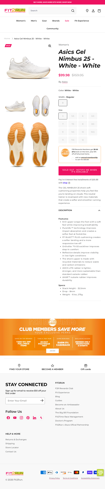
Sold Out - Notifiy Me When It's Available (79, 171)
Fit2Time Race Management (69, 416)
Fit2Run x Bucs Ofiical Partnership (72, 425)
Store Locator (12, 447)
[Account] (93, 10)
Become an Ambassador (67, 404)
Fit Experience (62, 392)
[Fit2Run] (15, 10)
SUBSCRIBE (41, 400)
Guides (58, 400)
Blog (57, 396)
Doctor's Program (64, 420)
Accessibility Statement (90, 478)
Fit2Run (18, 479)
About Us (59, 408)
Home (7, 38)
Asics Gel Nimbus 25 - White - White (32, 38)
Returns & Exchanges (16, 439)
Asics (65, 82)
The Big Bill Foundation (67, 412)
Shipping (10, 443)
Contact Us (10, 451)
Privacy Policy (54, 478)
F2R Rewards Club (64, 388)
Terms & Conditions (70, 478)
